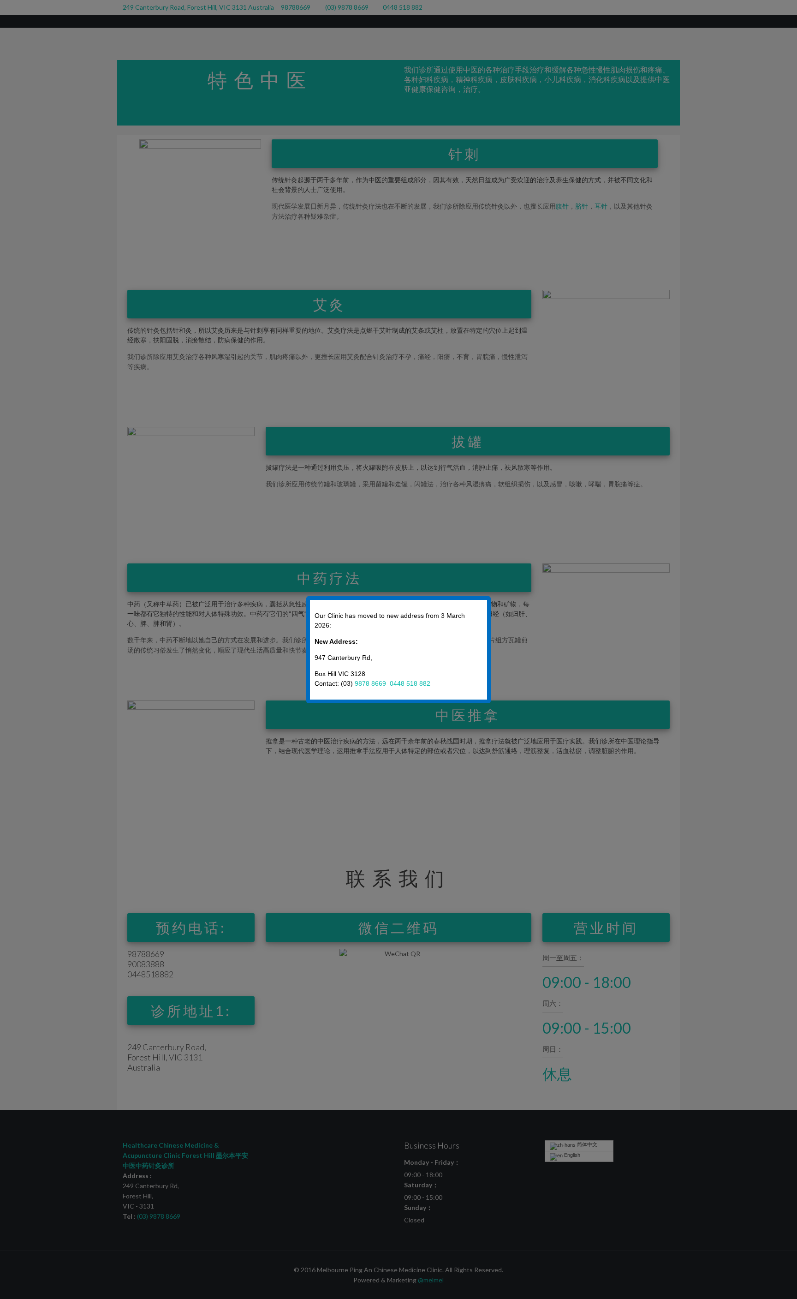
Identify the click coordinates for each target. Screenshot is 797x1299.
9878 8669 (371, 683)
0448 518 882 (410, 683)
